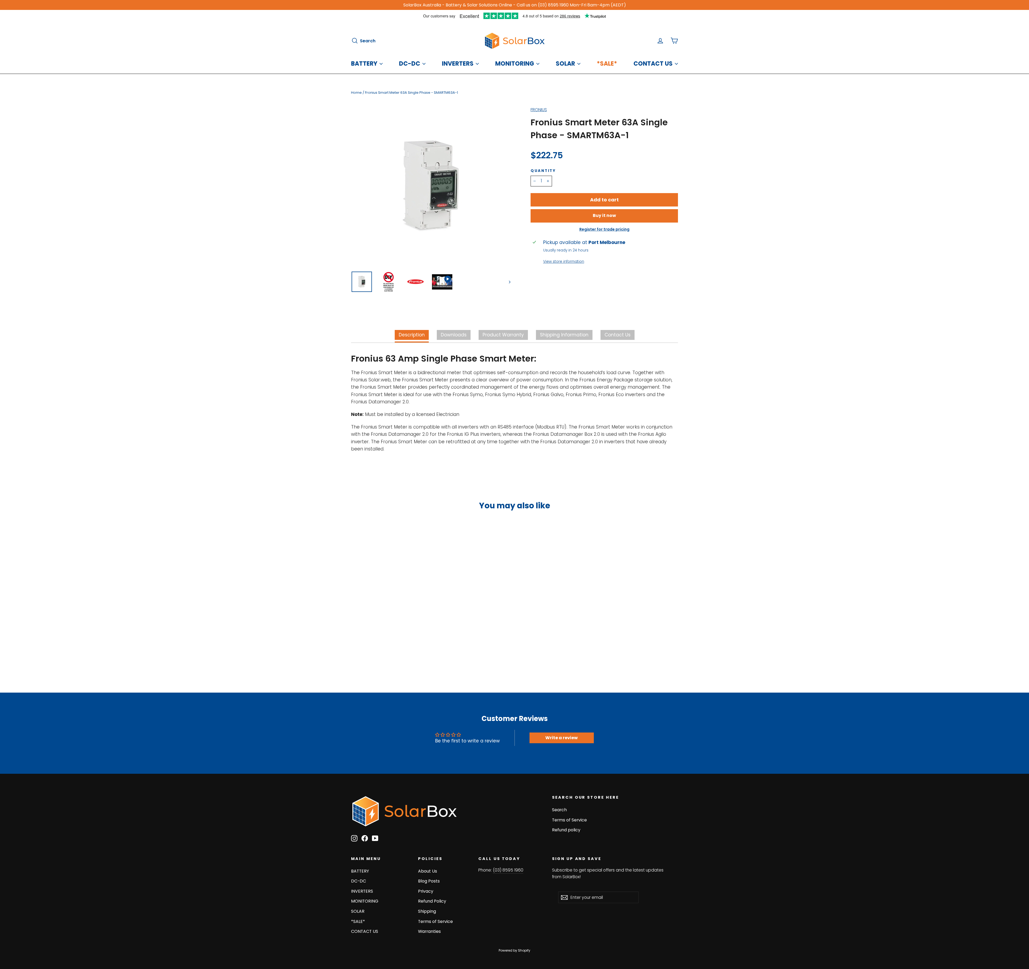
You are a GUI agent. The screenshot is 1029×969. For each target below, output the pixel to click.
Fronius (539, 110)
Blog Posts (429, 881)
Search (559, 810)
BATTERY (364, 63)
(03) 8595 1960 (508, 870)
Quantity (543, 171)
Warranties (429, 931)
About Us (427, 871)
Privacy (425, 891)
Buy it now (604, 215)
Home (356, 92)
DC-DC (409, 63)
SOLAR (565, 63)
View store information (563, 261)
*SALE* (607, 63)
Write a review (561, 738)
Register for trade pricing (604, 229)
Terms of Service (569, 820)
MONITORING (514, 63)
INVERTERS (458, 63)
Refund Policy (432, 901)
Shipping (427, 911)
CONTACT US (653, 63)
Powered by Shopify (514, 950)
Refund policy (566, 830)
